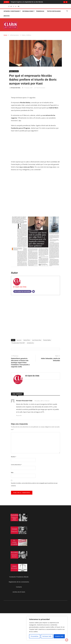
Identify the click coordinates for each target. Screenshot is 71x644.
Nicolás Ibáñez (47, 340)
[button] (64, 2)
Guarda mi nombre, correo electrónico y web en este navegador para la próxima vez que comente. (34, 484)
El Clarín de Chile (15, 88)
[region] (47, 628)
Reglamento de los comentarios (19, 582)
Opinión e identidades (12, 11)
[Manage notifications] (66, 639)
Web (12, 472)
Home (5, 35)
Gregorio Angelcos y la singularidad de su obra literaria (27, 2)
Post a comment (40, 88)
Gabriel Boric (26, 340)
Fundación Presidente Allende (18, 577)
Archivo (7, 16)
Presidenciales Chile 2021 (18, 343)
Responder (19, 415)
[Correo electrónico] (33, 291)
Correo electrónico (16, 464)
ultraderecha (30, 343)
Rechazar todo (46, 636)
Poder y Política (26, 35)
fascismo (19, 340)
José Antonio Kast (36, 340)
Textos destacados (54, 11)
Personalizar (34, 636)
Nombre (13, 456)
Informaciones (27, 11)
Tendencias (40, 11)
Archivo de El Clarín (19, 592)
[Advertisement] (35, 147)
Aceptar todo (59, 636)
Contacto (19, 587)
